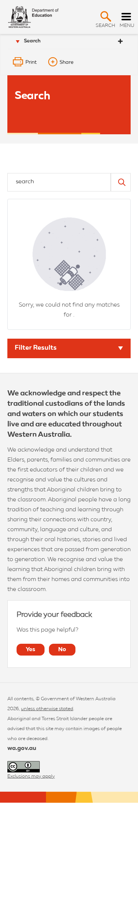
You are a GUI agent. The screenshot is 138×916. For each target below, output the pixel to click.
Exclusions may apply (31, 776)
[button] (106, 16)
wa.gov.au (21, 748)
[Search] (121, 182)
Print (31, 62)
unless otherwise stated (47, 708)
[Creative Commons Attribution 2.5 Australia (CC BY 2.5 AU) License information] (23, 766)
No (62, 650)
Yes (30, 650)
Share (67, 62)
